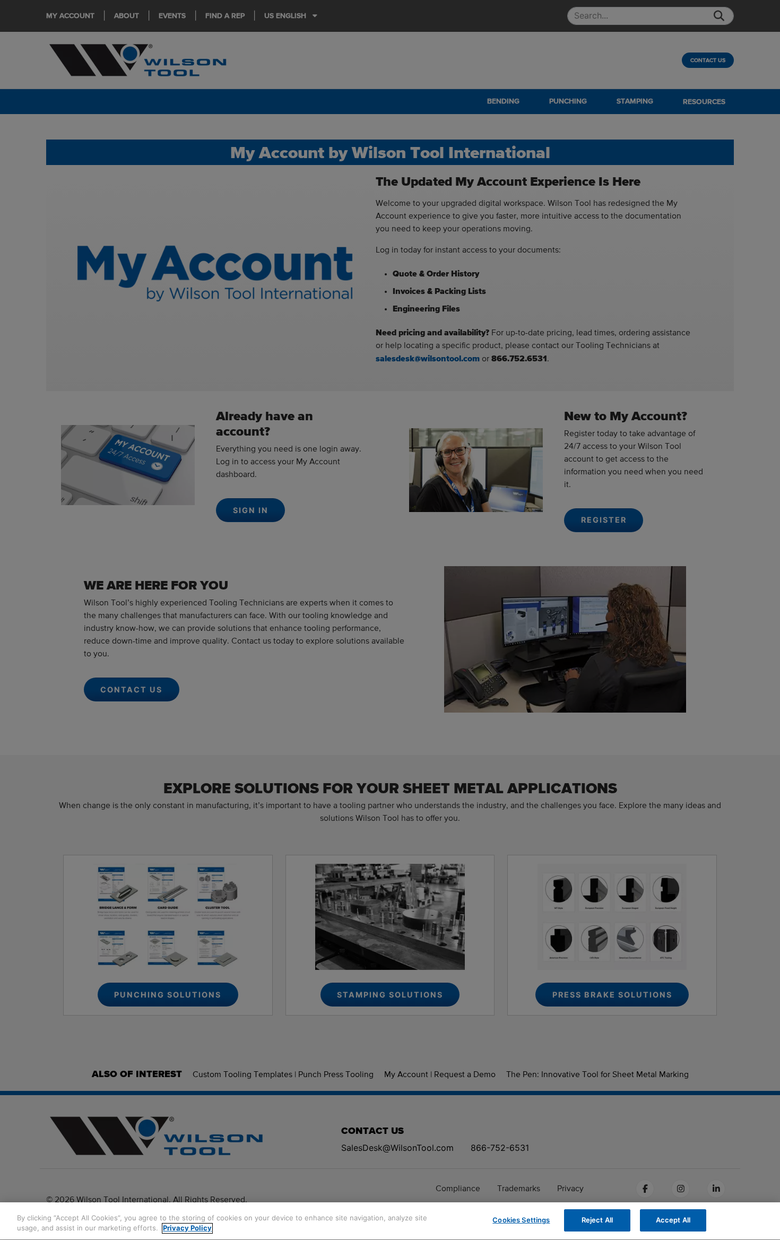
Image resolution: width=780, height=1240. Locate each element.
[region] (390, 1221)
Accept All (673, 1220)
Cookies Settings (521, 1220)
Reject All (597, 1220)
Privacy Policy (187, 1228)
